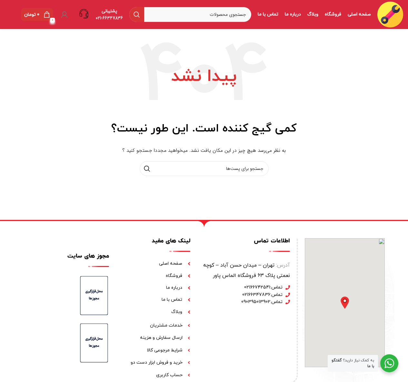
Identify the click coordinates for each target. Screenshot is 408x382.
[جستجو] (136, 14)
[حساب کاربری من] (64, 14)
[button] (344, 302)
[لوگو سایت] (390, 14)
